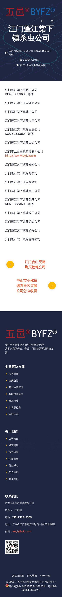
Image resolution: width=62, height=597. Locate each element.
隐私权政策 (18, 575)
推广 (22, 65)
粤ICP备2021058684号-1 (39, 588)
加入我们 (13, 472)
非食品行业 (15, 407)
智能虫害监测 (16, 394)
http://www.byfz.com (20, 156)
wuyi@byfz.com (22, 531)
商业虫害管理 (16, 387)
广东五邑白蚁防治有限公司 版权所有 (35, 582)
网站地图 (32, 575)
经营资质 (13, 445)
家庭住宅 (13, 414)
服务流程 (13, 452)
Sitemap (45, 575)
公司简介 (13, 438)
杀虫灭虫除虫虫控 (35, 65)
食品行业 (13, 400)
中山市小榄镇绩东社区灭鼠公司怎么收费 (27, 285)
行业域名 (13, 465)
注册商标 (13, 458)
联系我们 (13, 479)
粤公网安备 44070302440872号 (27, 586)
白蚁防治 (13, 380)
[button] (42, 21)
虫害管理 (13, 374)
